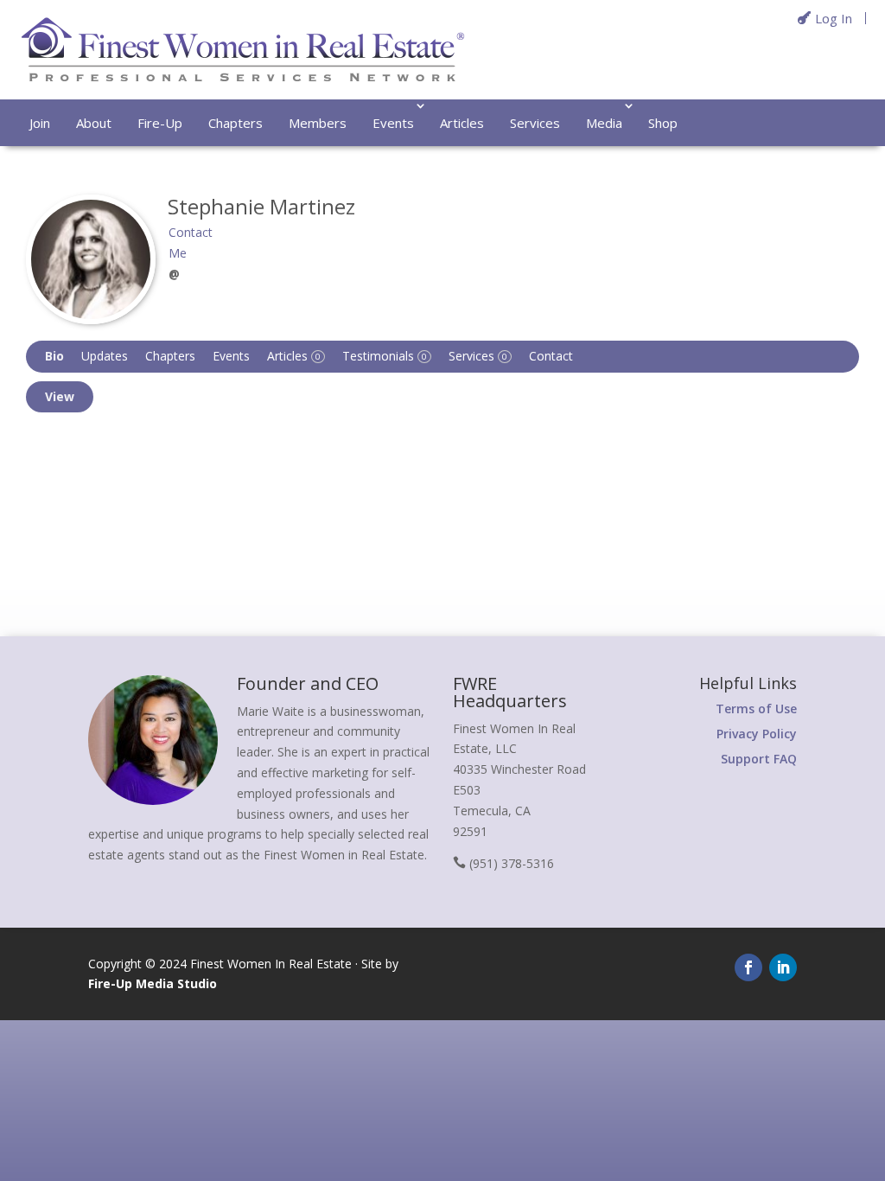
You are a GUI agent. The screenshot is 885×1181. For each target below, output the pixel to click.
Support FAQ (759, 758)
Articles (462, 122)
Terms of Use (756, 708)
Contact (551, 356)
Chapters (235, 122)
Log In (833, 18)
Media (604, 122)
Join (39, 122)
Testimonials (384, 356)
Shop (663, 122)
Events (393, 122)
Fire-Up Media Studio (152, 983)
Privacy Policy (756, 733)
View (59, 396)
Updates (104, 356)
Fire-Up (159, 122)
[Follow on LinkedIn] (783, 967)
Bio (54, 356)
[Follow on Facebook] (748, 967)
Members (318, 122)
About (93, 122)
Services (535, 122)
